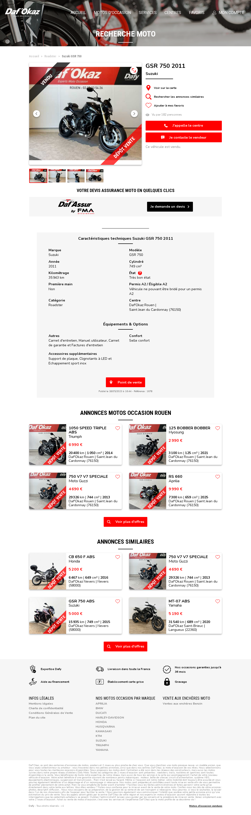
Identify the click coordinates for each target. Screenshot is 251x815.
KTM (99, 736)
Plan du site (37, 717)
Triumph (102, 745)
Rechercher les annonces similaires (179, 97)
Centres (172, 12)
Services (148, 12)
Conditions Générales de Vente (51, 713)
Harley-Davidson (110, 717)
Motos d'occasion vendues (205, 806)
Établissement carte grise (126, 682)
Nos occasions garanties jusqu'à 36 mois (198, 669)
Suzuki (54, 254)
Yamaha (102, 750)
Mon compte (231, 12)
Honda (101, 722)
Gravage (181, 682)
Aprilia (101, 704)
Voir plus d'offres (129, 521)
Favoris (196, 12)
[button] (36, 113)
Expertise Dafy (51, 669)
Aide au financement (55, 682)
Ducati (101, 713)
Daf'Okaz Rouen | (155, 307)
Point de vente (130, 382)
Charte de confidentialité (46, 708)
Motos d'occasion (112, 12)
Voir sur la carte (165, 88)
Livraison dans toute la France (129, 669)
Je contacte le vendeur (187, 137)
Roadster (56, 305)
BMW (99, 708)
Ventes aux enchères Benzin (182, 704)
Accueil (78, 12)
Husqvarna (105, 727)
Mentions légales (41, 704)
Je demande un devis (168, 206)
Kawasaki (104, 731)
